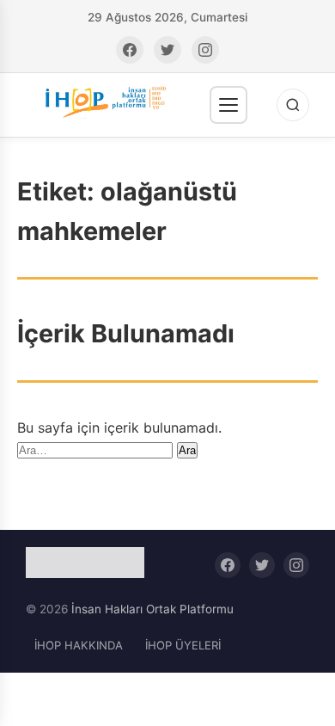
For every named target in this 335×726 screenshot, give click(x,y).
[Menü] (228, 105)
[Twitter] (167, 50)
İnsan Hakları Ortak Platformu (152, 609)
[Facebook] (129, 50)
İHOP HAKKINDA (78, 645)
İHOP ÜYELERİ (183, 645)
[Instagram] (205, 50)
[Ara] (293, 105)
